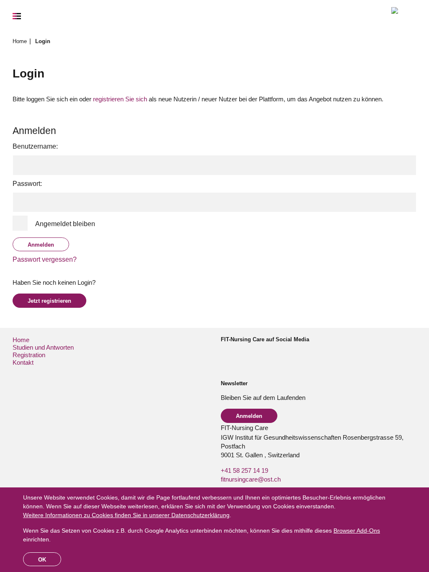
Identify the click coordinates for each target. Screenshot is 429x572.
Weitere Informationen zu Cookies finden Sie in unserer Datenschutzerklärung (126, 515)
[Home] (403, 16)
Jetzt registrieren (49, 301)
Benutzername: (35, 146)
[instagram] (238, 354)
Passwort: (27, 183)
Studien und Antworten (43, 347)
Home (20, 41)
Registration (29, 354)
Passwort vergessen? (45, 259)
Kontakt (23, 362)
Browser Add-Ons (356, 530)
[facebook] (224, 354)
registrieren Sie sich (120, 99)
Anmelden (249, 416)
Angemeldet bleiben (65, 223)
